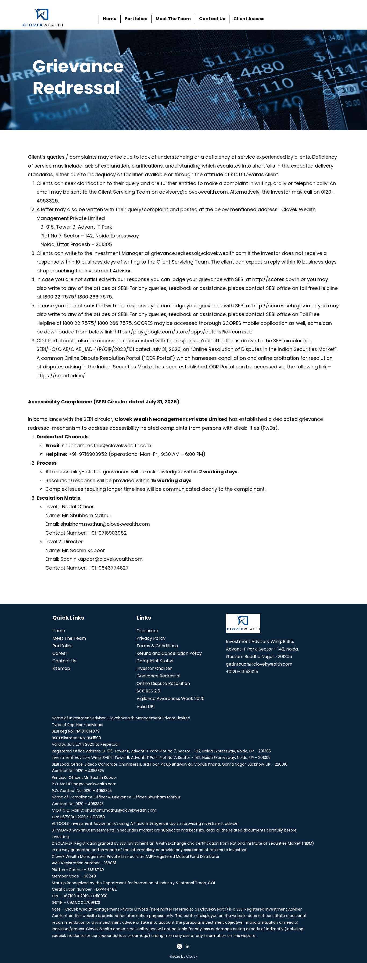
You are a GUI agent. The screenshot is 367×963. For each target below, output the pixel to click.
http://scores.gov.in (275, 279)
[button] (248, 19)
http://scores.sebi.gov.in (281, 305)
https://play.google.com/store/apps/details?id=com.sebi (184, 331)
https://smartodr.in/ (61, 375)
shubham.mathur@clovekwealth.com (106, 445)
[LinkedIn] (187, 946)
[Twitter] (179, 946)
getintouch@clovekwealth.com (259, 664)
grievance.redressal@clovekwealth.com (198, 253)
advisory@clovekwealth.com (193, 192)
